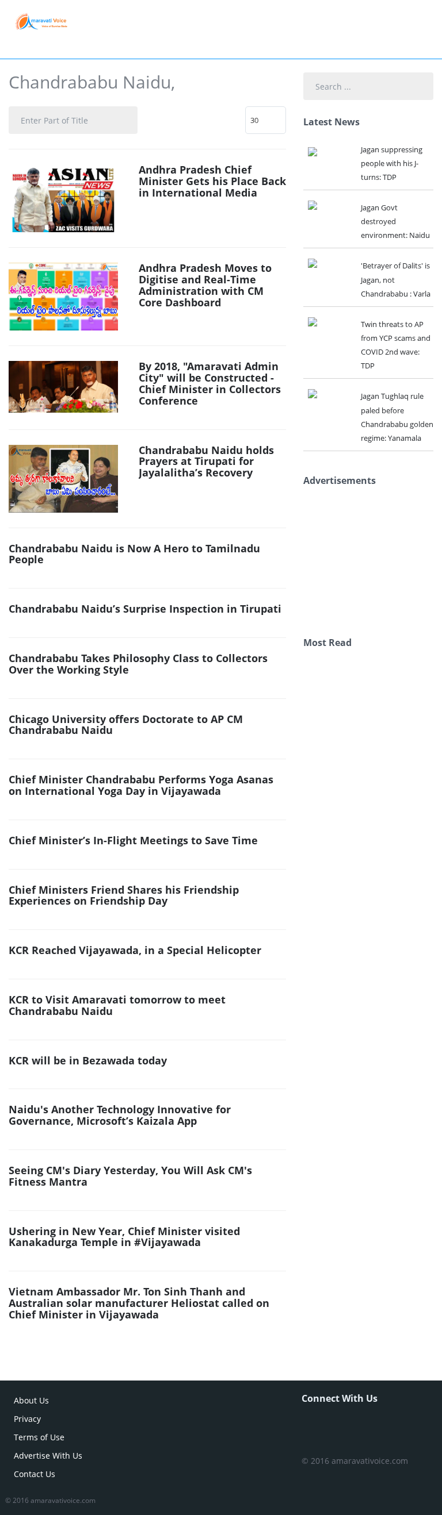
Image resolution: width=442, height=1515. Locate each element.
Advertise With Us (48, 1455)
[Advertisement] (372, 558)
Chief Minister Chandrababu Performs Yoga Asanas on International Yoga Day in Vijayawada (141, 785)
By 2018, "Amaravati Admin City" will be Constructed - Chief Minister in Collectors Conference (210, 383)
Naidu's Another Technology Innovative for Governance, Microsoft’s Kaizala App (120, 1115)
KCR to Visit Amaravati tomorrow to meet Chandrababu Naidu (117, 1005)
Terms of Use (39, 1437)
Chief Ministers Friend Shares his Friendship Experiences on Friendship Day (124, 895)
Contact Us (34, 1473)
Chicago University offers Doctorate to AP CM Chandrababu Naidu (126, 724)
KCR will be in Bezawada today (88, 1060)
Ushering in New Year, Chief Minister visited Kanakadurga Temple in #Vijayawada (124, 1236)
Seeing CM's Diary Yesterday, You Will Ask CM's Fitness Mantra (130, 1176)
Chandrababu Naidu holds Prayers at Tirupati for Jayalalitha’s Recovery (206, 461)
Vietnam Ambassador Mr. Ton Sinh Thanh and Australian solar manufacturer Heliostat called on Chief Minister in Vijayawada (139, 1303)
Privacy (27, 1418)
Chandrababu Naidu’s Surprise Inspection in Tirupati (145, 609)
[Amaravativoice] (41, 20)
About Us (31, 1400)
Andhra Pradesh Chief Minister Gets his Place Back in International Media (212, 181)
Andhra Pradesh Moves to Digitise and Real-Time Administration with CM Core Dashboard (205, 285)
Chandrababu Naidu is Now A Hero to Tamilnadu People (134, 554)
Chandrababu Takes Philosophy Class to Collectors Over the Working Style (138, 663)
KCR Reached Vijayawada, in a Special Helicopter (135, 950)
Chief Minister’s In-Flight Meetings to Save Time (133, 840)
